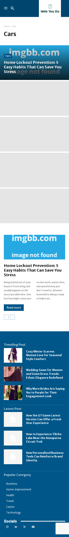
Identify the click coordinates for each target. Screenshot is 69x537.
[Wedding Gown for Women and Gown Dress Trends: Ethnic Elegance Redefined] (13, 374)
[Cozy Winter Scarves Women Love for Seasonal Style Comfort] (13, 355)
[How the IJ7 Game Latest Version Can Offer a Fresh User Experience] (13, 419)
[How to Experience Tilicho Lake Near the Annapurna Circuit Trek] (13, 438)
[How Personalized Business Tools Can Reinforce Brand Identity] (13, 456)
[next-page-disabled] (12, 317)
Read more (14, 307)
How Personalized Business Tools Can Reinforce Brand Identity (45, 456)
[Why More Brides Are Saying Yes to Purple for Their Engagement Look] (13, 392)
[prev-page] (6, 317)
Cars (8, 56)
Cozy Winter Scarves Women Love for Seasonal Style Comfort (44, 355)
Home (7, 26)
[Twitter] (24, 527)
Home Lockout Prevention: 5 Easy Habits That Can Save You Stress (33, 270)
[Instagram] (7, 527)
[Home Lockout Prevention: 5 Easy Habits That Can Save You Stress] (34, 62)
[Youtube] (33, 527)
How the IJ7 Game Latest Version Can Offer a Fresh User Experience (43, 419)
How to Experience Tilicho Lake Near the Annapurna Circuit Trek (44, 437)
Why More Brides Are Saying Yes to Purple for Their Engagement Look (45, 392)
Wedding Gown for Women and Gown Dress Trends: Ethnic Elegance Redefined (44, 373)
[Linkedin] (15, 527)
